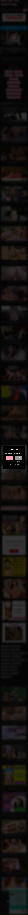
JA (9, 457)
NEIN (18, 457)
